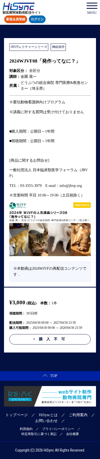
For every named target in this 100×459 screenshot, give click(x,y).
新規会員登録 (15, 19)
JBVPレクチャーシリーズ (29, 47)
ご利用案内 (78, 415)
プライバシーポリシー (58, 429)
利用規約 (26, 429)
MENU (92, 13)
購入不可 (51, 339)
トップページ (16, 415)
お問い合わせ (46, 421)
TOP (53, 376)
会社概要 (72, 434)
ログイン (37, 19)
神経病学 (58, 47)
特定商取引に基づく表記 (39, 434)
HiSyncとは (48, 415)
